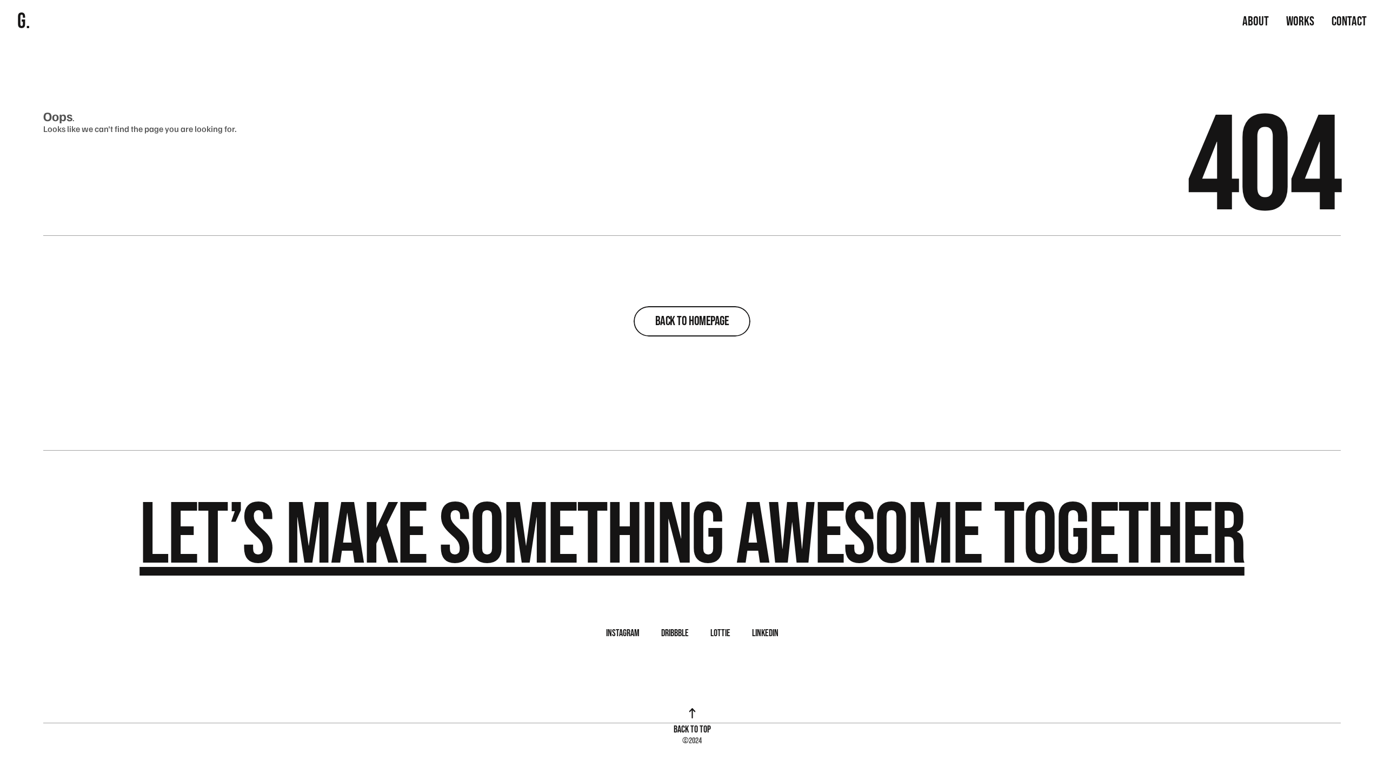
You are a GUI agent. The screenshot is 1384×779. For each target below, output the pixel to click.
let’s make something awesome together (692, 537)
